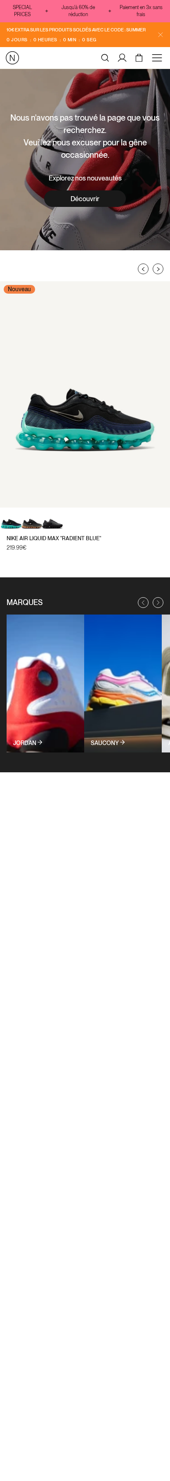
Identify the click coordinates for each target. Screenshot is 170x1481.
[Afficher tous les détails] (45, 683)
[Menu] (158, 58)
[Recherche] (105, 57)
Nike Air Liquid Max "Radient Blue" (54, 538)
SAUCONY (105, 743)
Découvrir (85, 199)
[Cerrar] (160, 35)
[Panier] (140, 57)
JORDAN (24, 743)
